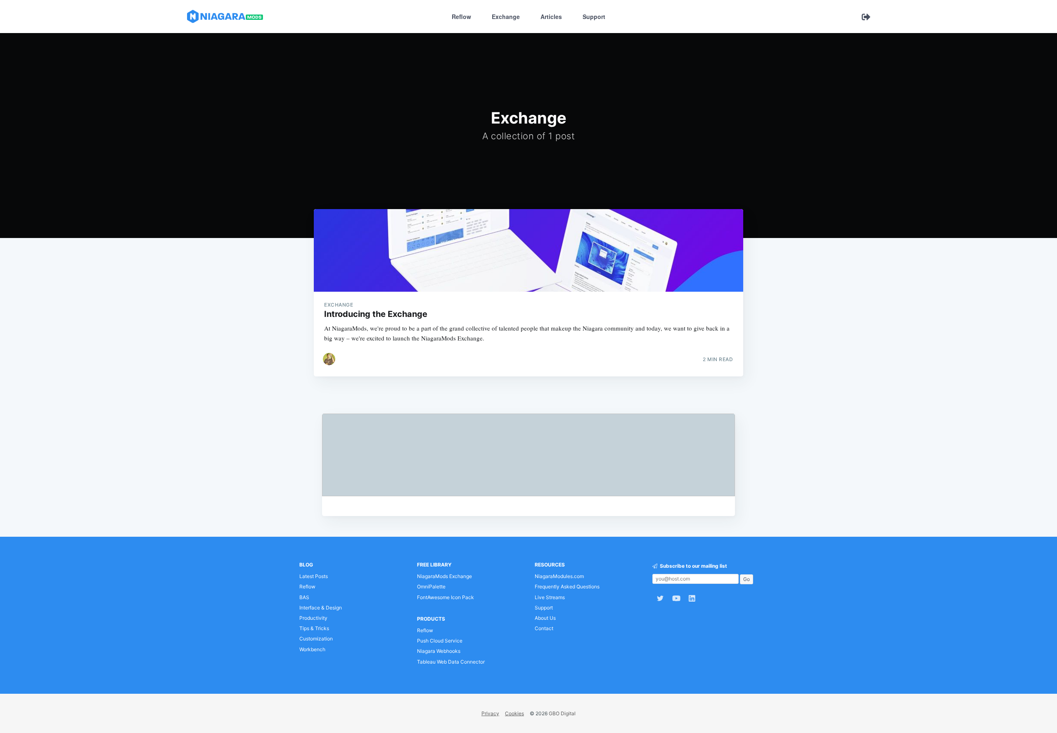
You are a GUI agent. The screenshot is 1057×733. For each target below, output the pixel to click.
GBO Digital (562, 713)
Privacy (490, 713)
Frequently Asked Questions (567, 586)
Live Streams (550, 597)
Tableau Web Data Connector (451, 662)
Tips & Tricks (314, 628)
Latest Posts (313, 576)
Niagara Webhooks (438, 651)
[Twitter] (660, 598)
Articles (551, 16)
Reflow (461, 16)
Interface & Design (320, 607)
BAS (304, 597)
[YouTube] (676, 598)
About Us (545, 618)
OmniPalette (431, 586)
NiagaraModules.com (559, 576)
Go (746, 579)
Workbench (312, 649)
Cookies (514, 713)
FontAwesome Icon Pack (445, 597)
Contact (544, 628)
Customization (316, 638)
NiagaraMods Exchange (444, 576)
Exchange (506, 16)
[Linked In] (694, 598)
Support (594, 16)
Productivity (313, 618)
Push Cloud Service (439, 641)
